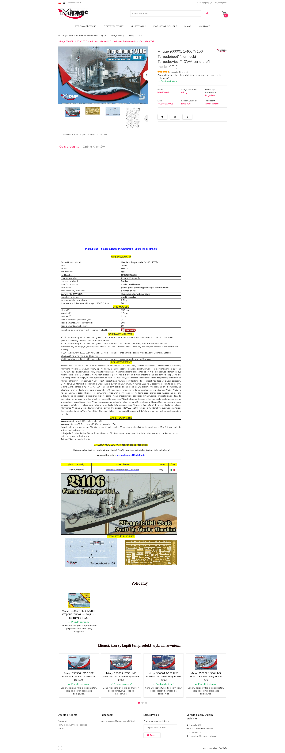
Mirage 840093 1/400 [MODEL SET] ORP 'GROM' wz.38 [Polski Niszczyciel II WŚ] (78, 614)
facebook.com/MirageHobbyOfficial (118, 721)
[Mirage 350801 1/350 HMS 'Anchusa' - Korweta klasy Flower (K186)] (163, 662)
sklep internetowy (210, 748)
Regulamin (63, 721)
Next (146, 118)
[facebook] (60, 748)
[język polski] (59, 2)
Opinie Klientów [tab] (94, 146)
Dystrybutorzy (114, 26)
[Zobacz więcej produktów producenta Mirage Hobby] (222, 50)
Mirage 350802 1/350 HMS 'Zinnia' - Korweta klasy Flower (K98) (205, 676)
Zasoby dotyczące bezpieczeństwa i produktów (83, 134)
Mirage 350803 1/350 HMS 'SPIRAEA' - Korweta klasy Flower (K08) (121, 676)
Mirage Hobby (211, 103)
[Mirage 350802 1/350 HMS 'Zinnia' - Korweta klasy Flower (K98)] (205, 662)
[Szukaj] (207, 13)
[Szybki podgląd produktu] (87, 595)
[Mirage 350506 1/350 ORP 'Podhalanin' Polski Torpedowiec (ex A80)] (78, 662)
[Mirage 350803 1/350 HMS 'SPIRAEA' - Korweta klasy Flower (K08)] (121, 662)
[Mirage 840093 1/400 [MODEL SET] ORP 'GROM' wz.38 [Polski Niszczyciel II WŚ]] (78, 600)
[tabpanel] (142, 363)
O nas (187, 26)
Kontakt (204, 26)
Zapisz (153, 735)
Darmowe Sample (165, 26)
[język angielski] (64, 2)
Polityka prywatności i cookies (72, 724)
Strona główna (85, 26)
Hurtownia (138, 26)
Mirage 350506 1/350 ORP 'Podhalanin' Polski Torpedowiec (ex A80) (79, 676)
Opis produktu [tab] (69, 146)
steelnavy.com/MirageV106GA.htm (122, 469)
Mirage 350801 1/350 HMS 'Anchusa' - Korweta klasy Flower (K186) (163, 676)
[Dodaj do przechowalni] (94, 595)
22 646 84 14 (195, 732)
